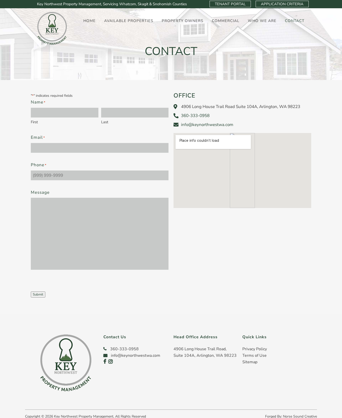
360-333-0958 (195, 115)
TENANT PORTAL (230, 4)
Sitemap (249, 362)
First (34, 122)
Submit (38, 294)
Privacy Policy (254, 349)
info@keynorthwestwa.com (207, 125)
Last (104, 122)
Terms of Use (254, 355)
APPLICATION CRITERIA (282, 4)
